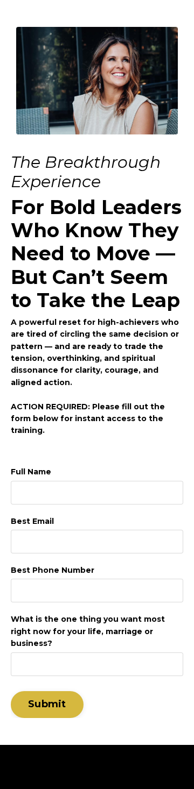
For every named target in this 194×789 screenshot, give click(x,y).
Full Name (31, 472)
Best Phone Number (52, 570)
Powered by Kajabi (97, 761)
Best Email (32, 521)
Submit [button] (47, 704)
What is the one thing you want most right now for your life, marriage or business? (88, 631)
